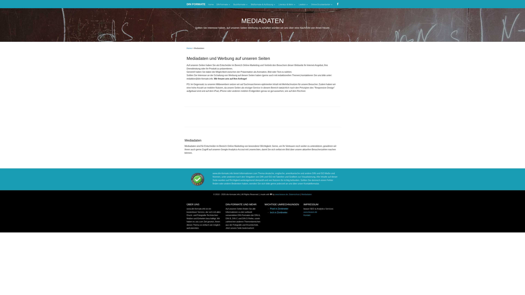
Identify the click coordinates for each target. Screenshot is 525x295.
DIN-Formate (222, 4)
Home (211, 4)
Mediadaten (306, 194)
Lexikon (302, 4)
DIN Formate (196, 4)
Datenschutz (294, 194)
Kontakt (307, 215)
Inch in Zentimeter (278, 212)
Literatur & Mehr (285, 4)
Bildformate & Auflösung (262, 4)
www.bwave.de (281, 194)
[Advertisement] (262, 117)
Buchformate (239, 4)
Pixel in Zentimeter (279, 209)
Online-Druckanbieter (320, 4)
